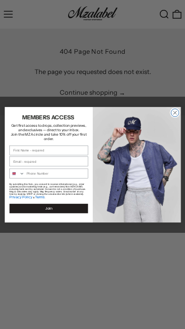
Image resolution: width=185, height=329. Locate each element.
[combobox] (16, 173)
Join (48, 208)
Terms (40, 197)
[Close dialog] (175, 112)
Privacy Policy (20, 197)
